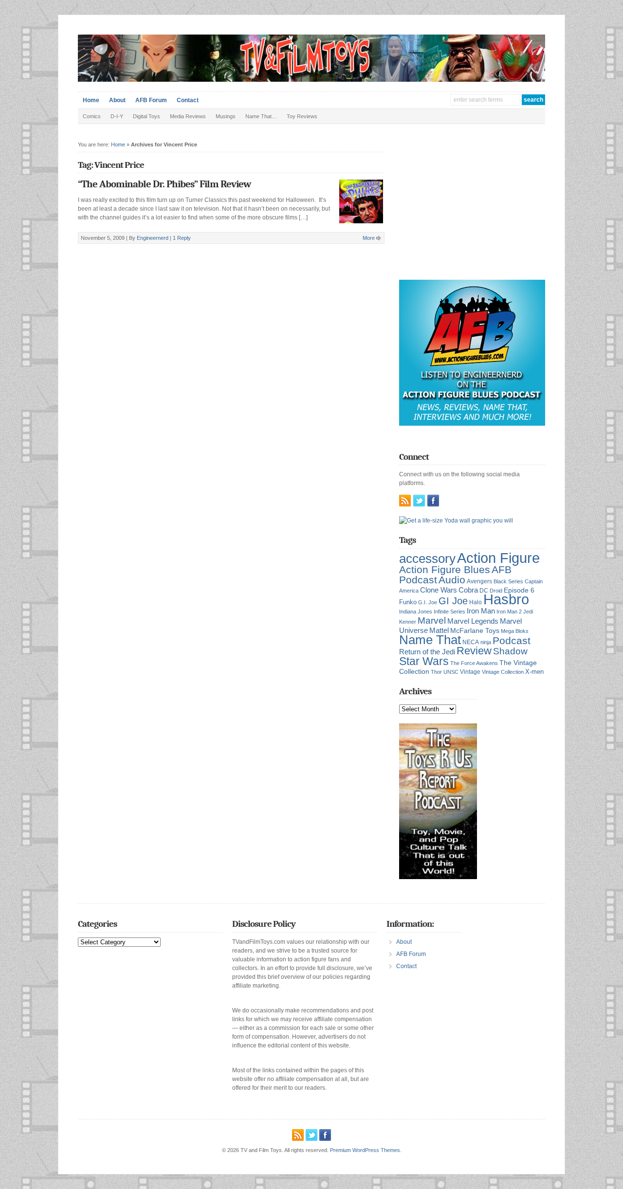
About (117, 100)
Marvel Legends (472, 621)
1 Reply (182, 238)
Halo (475, 602)
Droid (496, 591)
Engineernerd (152, 238)
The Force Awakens (474, 663)
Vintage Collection (503, 672)
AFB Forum (151, 100)
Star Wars (424, 661)
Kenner (407, 622)
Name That (430, 639)
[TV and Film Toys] (311, 79)
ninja (485, 642)
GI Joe (453, 600)
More (369, 238)
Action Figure (498, 558)
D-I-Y (116, 116)
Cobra (468, 590)
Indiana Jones (415, 611)
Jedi (528, 611)
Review (474, 651)
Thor (436, 672)
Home (91, 100)
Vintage (470, 671)
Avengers (479, 581)
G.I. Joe (427, 602)
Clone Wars (438, 590)
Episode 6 (519, 590)
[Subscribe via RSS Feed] (405, 500)
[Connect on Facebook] (433, 500)
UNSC (450, 672)
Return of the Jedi (427, 652)
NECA (470, 642)
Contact (188, 100)
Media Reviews (188, 116)
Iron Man (481, 611)
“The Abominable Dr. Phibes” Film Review (164, 184)
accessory (427, 558)
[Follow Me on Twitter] (419, 500)
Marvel (432, 620)
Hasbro (506, 599)
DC (483, 590)
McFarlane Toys (474, 630)
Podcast (512, 640)
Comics (92, 116)
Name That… (261, 116)
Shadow (510, 651)
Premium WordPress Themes (365, 1150)
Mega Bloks (515, 631)
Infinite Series (449, 611)
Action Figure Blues (444, 569)
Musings (226, 116)
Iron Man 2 (509, 611)
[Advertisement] (472, 209)
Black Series (508, 581)
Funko (408, 602)
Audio (452, 579)
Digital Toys (146, 116)
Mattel (439, 630)
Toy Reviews (302, 116)
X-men (534, 671)
